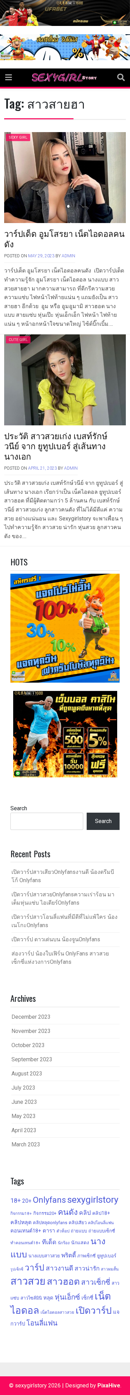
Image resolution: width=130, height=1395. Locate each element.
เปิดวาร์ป (94, 1310)
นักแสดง (80, 1242)
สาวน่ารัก (87, 1268)
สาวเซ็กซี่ (95, 1282)
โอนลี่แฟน (42, 1323)
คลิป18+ (101, 1213)
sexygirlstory (93, 1199)
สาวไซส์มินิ (31, 1298)
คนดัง (68, 1212)
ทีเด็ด (49, 1242)
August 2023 (26, 1073)
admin (68, 255)
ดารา (49, 1230)
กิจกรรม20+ (45, 1213)
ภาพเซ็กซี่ (86, 1255)
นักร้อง (64, 1242)
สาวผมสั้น (110, 1269)
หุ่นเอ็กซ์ (67, 1297)
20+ (27, 1201)
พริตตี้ (68, 1255)
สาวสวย (27, 1281)
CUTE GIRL (18, 340)
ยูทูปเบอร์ (106, 1255)
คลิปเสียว (78, 1222)
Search (18, 808)
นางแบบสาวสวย (44, 1255)
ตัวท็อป (63, 1231)
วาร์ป (34, 1268)
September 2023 (31, 1059)
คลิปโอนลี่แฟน (101, 1222)
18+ (15, 1200)
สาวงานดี (59, 1268)
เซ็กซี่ (87, 1298)
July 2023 (23, 1087)
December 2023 (31, 1017)
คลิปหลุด (21, 1222)
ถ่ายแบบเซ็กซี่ (101, 1231)
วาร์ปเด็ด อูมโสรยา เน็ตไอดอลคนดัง (64, 238)
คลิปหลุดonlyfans (50, 1222)
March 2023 (25, 1144)
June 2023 (24, 1102)
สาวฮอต (63, 1281)
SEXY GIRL (18, 137)
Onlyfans (49, 1200)
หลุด (48, 1298)
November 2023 (31, 1031)
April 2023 (23, 1130)
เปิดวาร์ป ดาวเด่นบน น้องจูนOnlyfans (55, 939)
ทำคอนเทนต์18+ (25, 1242)
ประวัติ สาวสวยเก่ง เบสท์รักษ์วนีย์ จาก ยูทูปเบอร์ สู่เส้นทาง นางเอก (55, 445)
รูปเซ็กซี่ (16, 1269)
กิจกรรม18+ (21, 1213)
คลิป (85, 1212)
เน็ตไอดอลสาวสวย (57, 1312)
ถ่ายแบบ (79, 1231)
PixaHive (108, 1385)
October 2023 (28, 1045)
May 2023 (23, 1116)
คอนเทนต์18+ (25, 1231)
